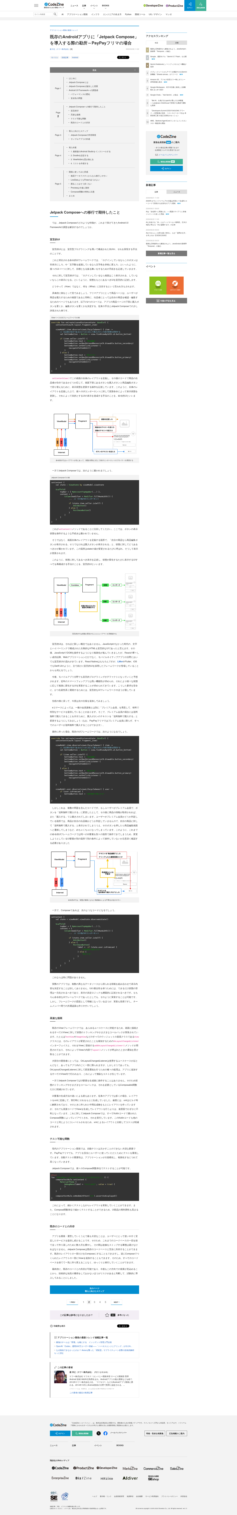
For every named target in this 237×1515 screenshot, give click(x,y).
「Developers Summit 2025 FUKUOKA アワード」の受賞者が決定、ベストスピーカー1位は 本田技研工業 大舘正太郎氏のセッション (168, 113)
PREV (73, 1302)
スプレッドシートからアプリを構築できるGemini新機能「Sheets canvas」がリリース (168, 73)
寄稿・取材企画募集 (154, 1433)
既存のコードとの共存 (80, 122)
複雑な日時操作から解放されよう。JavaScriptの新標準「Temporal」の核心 (168, 50)
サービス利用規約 (152, 1496)
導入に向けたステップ (78, 131)
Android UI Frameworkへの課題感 (83, 90)
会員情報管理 (119, 1496)
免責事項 (130, 1496)
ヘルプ (94, 1496)
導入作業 (73, 147)
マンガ (169, 14)
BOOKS (105, 5)
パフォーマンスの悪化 (80, 94)
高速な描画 (75, 114)
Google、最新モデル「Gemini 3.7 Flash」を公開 (168, 56)
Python (128, 14)
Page (58, 88)
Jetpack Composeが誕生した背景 (83, 86)
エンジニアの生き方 (112, 14)
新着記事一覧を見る (166, 253)
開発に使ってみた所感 (78, 171)
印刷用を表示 (59, 1325)
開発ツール (140, 14)
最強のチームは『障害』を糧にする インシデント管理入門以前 (84, 1342)
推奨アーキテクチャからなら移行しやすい (89, 175)
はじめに (73, 78)
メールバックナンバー (168, 154)
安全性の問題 (76, 98)
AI (63, 14)
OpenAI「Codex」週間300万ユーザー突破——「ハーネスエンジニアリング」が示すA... (94, 1346)
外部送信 (183, 1496)
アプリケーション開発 (77, 14)
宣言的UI (74, 110)
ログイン (168, 168)
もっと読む (59, 1353)
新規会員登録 (167, 161)
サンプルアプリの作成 (80, 139)
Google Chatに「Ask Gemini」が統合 (164, 95)
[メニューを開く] (36, 5)
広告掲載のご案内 (176, 1433)
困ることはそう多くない (81, 183)
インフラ (95, 14)
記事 (84, 5)
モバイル (54, 57)
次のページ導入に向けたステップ (94, 1289)
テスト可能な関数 (78, 118)
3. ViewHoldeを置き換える (82, 159)
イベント (94, 5)
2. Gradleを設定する (79, 155)
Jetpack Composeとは (78, 82)
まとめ (72, 195)
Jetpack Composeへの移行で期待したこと (87, 106)
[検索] (55, 14)
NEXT (116, 1302)
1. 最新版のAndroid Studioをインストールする (91, 151)
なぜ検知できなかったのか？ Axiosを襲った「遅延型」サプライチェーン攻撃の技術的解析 (95, 1350)
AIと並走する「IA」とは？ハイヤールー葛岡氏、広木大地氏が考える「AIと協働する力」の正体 (166, 223)
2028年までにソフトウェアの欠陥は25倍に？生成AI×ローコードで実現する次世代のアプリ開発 (166, 202)
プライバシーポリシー (169, 1496)
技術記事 (65, 57)
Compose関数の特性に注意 (82, 191)
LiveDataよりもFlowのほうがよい (85, 179)
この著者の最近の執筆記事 (81, 1392)
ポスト (123, 57)
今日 (156, 43)
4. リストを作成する (79, 163)
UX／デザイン (155, 14)
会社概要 (139, 1496)
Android (75, 57)
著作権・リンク (105, 1496)
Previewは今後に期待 (80, 187)
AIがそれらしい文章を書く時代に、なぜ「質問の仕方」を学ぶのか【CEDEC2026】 (166, 234)
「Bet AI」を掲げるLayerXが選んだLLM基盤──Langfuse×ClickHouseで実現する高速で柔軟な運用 (168, 102)
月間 (176, 43)
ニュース (74, 5)
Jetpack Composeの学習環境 (83, 135)
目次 (94, 70)
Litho (120, 661)
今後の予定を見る (168, 300)
